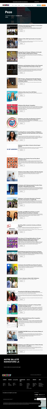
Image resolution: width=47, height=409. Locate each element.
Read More (21, 43)
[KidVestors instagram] (34, 394)
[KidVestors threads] (37, 394)
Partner (28, 386)
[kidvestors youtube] (39, 394)
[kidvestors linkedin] (40, 394)
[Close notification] (45, 398)
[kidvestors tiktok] (43, 394)
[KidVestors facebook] (38, 394)
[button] (20, 1)
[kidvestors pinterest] (44, 394)
